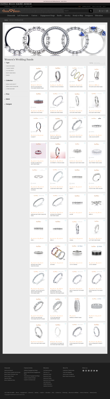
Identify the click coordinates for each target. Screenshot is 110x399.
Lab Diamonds (23, 15)
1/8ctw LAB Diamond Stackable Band (55, 137)
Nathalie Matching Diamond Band (36, 265)
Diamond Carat (47, 374)
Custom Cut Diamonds (29, 380)
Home (6, 20)
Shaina (71, 240)
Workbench (7, 6)
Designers (89, 15)
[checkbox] (17, 66)
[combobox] (76, 11)
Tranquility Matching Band (77, 163)
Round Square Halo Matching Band (36, 163)
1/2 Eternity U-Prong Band (57, 163)
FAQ (53, 392)
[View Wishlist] (105, 11)
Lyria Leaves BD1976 (94, 137)
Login (102, 10)
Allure (71, 214)
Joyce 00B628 (73, 264)
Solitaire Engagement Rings (30, 370)
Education (99, 15)
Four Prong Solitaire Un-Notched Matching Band (57, 344)
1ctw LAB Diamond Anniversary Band (55, 318)
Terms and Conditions (68, 374)
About (17, 392)
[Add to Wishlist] (46, 67)
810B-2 (52, 240)
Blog (104, 6)
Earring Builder (86, 6)
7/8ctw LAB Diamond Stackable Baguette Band (38, 318)
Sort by (91, 63)
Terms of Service (84, 392)
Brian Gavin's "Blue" (9, 376)
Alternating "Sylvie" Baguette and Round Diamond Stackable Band (57, 292)
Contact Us (14, 6)
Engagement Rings (47, 15)
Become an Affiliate (73, 392)
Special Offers (7, 378)
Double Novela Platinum (56, 87)
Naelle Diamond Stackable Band (77, 291)
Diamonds (11, 15)
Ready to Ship (78, 15)
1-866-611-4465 (28, 6)
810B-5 (71, 188)
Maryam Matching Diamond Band (38, 215)
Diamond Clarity (47, 378)
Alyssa (90, 317)
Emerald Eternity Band (75, 317)
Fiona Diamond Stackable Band (77, 344)
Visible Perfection (47, 384)
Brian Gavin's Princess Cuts (11, 374)
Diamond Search (8, 370)
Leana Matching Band (75, 137)
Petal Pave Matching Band (38, 343)
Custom (34, 15)
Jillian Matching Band (56, 188)
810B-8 (90, 214)
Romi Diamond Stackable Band (96, 291)
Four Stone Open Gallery (96, 188)
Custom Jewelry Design (30, 378)
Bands (59, 15)
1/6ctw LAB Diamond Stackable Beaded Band (37, 87)
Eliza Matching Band (94, 112)
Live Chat (21, 6)
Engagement (23, 392)
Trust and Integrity (67, 372)
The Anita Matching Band (96, 87)
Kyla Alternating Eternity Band (95, 344)
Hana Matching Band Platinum (36, 189)
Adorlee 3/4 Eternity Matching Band (55, 215)
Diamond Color (47, 376)
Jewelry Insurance (47, 386)
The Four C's (46, 372)
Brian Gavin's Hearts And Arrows (12, 372)
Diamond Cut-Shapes (48, 380)
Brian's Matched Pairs (9, 380)
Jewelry (67, 15)
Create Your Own (96, 6)
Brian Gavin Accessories (69, 376)
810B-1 (32, 240)
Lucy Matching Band (94, 240)
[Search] (91, 11)
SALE (79, 6)
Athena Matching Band (56, 112)
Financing (65, 392)
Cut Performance (47, 370)
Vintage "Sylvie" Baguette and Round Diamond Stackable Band (37, 292)
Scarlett (33, 137)
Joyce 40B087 (92, 264)
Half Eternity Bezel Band (95, 163)
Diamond (30, 392)
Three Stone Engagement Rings (32, 376)
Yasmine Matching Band (76, 87)
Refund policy (93, 392)
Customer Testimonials (68, 370)
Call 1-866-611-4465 (9, 392)
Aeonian (52, 264)
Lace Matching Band (75, 112)
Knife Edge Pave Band (36, 112)
